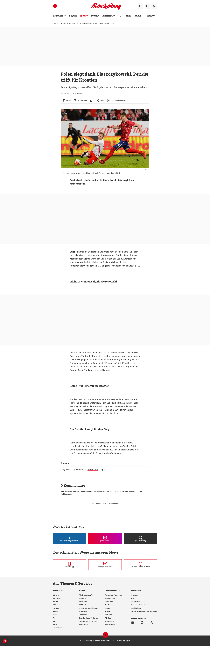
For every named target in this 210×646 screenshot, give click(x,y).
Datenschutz (135, 601)
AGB (132, 598)
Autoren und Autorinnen (113, 595)
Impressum (135, 595)
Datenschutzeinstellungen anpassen (144, 611)
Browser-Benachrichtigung (88, 608)
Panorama (107, 15)
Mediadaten (109, 615)
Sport (83, 15)
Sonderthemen (110, 624)
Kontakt (107, 611)
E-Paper (108, 608)
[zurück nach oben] (105, 636)
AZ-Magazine (109, 621)
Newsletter (83, 598)
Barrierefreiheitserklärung (140, 605)
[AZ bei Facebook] (132, 623)
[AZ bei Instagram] (142, 623)
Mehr (150, 15)
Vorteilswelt (83, 615)
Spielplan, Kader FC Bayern (88, 618)
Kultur (138, 15)
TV (119, 15)
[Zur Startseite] (106, 9)
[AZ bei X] (152, 623)
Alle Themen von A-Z (86, 595)
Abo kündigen (136, 608)
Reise (55, 624)
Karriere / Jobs (110, 598)
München (58, 15)
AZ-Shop (108, 618)
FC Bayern (56, 605)
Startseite (57, 23)
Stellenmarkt (83, 624)
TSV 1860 (56, 608)
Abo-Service (109, 605)
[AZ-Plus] (55, 6)
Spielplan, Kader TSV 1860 (88, 621)
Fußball (71, 23)
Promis (95, 15)
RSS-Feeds (83, 605)
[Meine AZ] (154, 6)
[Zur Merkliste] (147, 6)
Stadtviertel (57, 598)
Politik (128, 15)
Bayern (73, 15)
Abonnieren (109, 601)
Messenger (83, 601)
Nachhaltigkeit (58, 628)
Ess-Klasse (83, 611)
